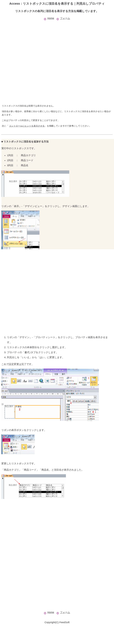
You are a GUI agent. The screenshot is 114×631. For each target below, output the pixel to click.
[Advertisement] (57, 40)
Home (50, 18)
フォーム (65, 18)
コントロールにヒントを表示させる (27, 126)
